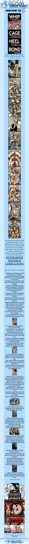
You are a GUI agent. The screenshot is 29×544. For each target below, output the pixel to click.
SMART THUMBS (17, 479)
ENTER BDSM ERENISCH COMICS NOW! (14, 260)
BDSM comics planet (15, 535)
